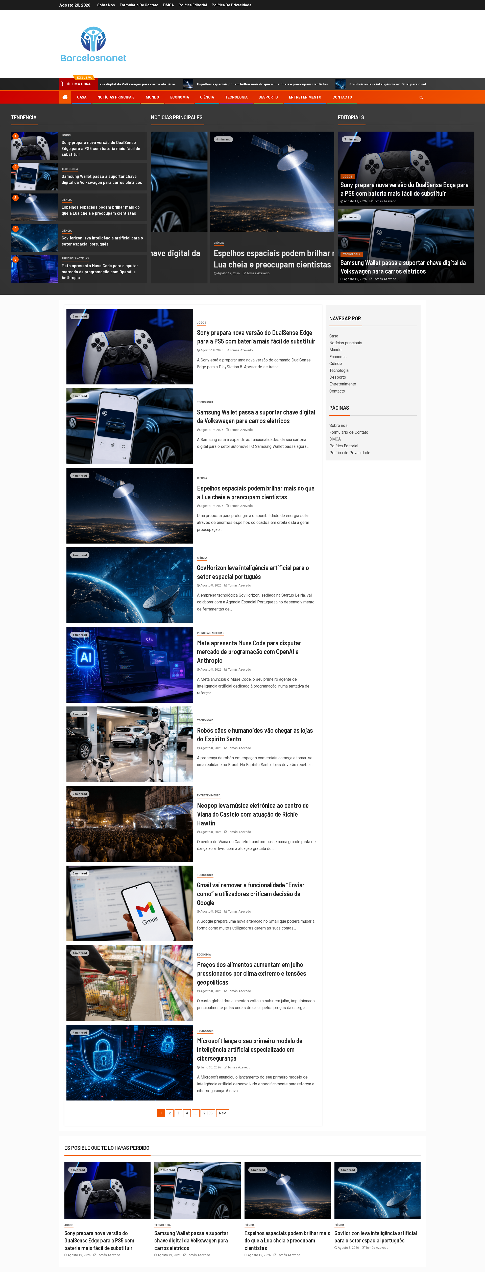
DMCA (168, 5)
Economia (179, 97)
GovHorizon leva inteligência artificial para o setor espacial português (313, 84)
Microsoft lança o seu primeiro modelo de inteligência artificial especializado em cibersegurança (249, 1049)
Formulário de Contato (139, 5)
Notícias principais (116, 97)
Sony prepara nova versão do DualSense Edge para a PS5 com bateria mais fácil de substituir (101, 148)
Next (222, 1113)
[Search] (421, 97)
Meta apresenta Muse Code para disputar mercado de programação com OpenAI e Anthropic (100, 271)
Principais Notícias (75, 258)
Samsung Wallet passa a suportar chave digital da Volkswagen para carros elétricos (191, 1240)
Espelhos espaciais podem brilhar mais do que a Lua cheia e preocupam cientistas (170, 84)
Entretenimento (305, 97)
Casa (81, 97)
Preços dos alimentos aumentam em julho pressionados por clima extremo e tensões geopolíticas (251, 973)
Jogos (66, 135)
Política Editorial (193, 5)
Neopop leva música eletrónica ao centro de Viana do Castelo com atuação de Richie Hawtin (253, 813)
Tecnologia (236, 97)
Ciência (207, 97)
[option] (79, 147)
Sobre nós (106, 5)
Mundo (152, 97)
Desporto (268, 97)
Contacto (342, 97)
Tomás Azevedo (199, 273)
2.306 (207, 1113)
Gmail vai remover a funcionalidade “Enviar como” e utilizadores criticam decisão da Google (251, 893)
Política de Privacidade (231, 5)
